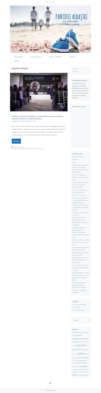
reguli (81, 372)
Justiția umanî (25, 148)
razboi (78, 372)
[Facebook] (46, 2)
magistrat (74, 366)
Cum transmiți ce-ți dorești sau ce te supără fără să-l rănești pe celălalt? (80, 185)
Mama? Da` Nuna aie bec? (79, 195)
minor (79, 366)
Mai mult (17, 142)
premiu (41, 148)
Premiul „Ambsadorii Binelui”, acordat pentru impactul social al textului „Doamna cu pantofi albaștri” (37, 117)
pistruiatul (74, 369)
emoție (87, 349)
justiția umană (82, 360)
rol (86, 372)
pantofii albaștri (33, 148)
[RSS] (53, 2)
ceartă (73, 345)
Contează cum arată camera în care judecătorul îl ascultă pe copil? (80, 267)
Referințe (75, 71)
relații (84, 372)
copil (82, 345)
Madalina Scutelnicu (81, 363)
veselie (81, 375)
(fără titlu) (75, 159)
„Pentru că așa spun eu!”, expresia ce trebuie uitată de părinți (80, 177)
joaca (73, 357)
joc (75, 358)
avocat (74, 335)
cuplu (87, 345)
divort (79, 349)
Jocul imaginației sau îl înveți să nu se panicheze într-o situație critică (80, 260)
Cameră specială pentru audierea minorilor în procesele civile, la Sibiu (79, 285)
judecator (80, 357)
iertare (73, 354)
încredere (86, 375)
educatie (84, 349)
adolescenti (75, 332)
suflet (74, 375)
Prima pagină (18, 57)
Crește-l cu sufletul (55, 57)
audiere (86, 332)
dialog (74, 349)
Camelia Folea (76, 341)
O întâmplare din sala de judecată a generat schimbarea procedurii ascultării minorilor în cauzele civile (80, 232)
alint (79, 332)
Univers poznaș (36, 57)
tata (78, 375)
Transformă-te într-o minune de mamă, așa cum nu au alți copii (80, 242)
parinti (84, 366)
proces (81, 369)
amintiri (82, 332)
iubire (18, 148)
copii (14, 148)
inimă (76, 354)
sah (87, 372)
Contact (16, 61)
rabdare (74, 372)
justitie (87, 358)
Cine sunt (72, 57)
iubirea (86, 354)
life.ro (73, 363)
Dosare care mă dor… (78, 157)
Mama (74, 162)
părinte (85, 369)
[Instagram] (50, 2)
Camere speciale (85, 341)
